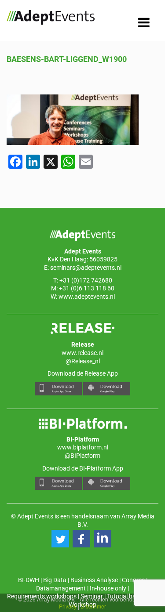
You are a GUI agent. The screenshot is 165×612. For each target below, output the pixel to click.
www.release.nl (82, 352)
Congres (133, 579)
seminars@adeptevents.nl (85, 267)
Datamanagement (61, 588)
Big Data (54, 579)
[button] (60, 538)
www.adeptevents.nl (87, 296)
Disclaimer (93, 606)
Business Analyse (94, 579)
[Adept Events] (51, 19)
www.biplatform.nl (82, 447)
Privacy (68, 606)
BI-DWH (28, 579)
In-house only (108, 588)
